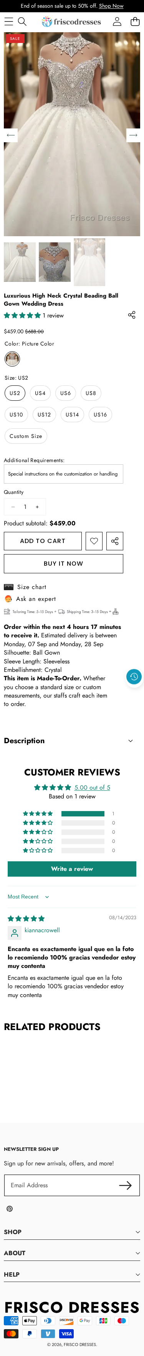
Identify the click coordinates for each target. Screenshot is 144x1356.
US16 (100, 414)
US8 (91, 393)
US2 (15, 393)
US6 (65, 393)
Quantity (13, 492)
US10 (16, 414)
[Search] (22, 21)
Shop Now (111, 6)
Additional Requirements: (34, 460)
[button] (134, 694)
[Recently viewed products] (134, 677)
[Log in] (117, 21)
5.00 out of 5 (92, 787)
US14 (72, 414)
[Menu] (8, 21)
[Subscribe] (125, 1185)
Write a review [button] (72, 868)
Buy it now (63, 563)
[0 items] (135, 21)
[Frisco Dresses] (72, 21)
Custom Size (26, 436)
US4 (40, 393)
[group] (20, 262)
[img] (26, 918)
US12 (44, 414)
